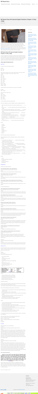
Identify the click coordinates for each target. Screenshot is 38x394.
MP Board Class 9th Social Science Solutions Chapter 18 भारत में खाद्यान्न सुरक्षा (32, 39)
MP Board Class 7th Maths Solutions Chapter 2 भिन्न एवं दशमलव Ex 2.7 (32, 66)
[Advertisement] (19, 11)
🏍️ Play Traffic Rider (29, 393)
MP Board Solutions (9, 393)
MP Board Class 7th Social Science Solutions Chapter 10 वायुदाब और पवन (32, 35)
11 (19, 393)
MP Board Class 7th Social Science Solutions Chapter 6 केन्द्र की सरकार (32, 58)
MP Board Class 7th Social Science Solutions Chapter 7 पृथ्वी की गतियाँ (32, 47)
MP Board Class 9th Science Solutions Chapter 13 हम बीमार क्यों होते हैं (32, 54)
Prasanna (6, 369)
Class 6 (9, 369)
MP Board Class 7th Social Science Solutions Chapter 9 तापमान (32, 43)
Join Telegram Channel (26, 393)
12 (21, 393)
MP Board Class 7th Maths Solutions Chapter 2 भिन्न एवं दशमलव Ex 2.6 (32, 70)
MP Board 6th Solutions (12, 393)
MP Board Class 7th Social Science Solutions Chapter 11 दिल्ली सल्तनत (32, 62)
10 (18, 393)
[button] (19, 393)
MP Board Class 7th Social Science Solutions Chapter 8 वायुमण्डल (32, 50)
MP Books (23, 393)
